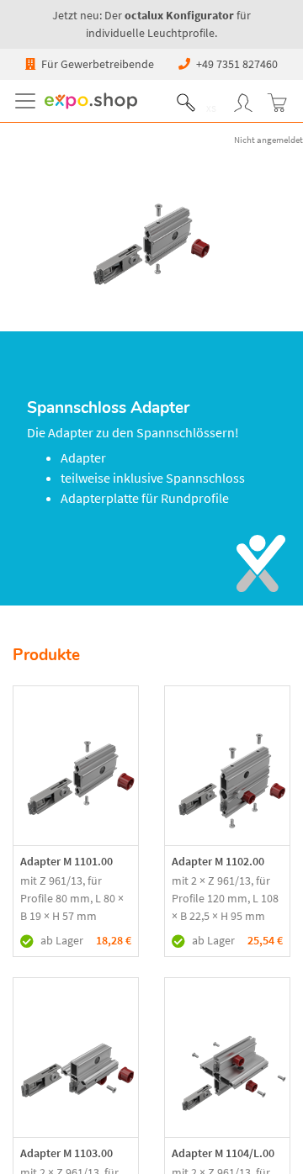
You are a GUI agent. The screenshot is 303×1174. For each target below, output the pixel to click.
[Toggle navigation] (29, 101)
